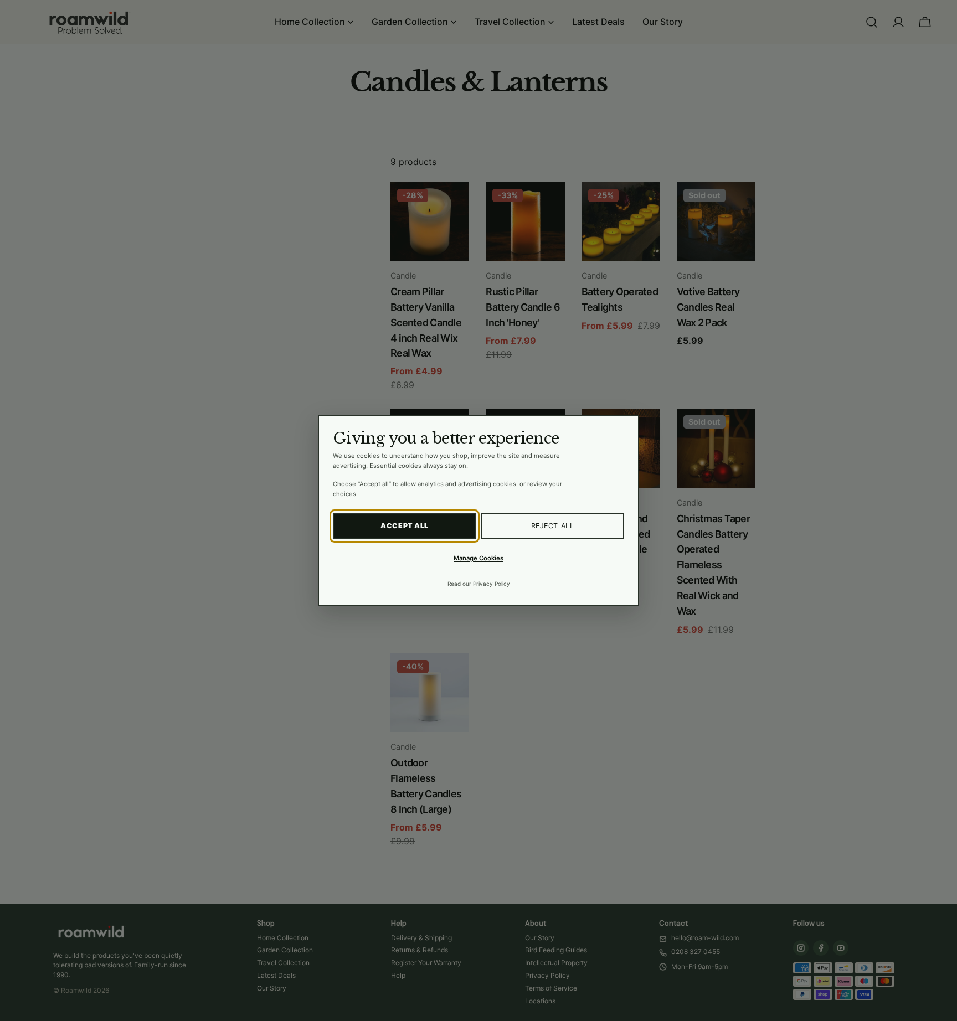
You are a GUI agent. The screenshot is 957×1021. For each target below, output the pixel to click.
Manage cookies (478, 558)
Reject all (552, 526)
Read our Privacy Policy (478, 583)
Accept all (404, 526)
